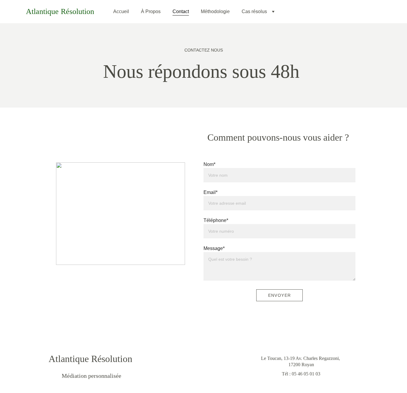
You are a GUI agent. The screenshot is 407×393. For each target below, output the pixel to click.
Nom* (209, 164)
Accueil (121, 11)
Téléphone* (216, 220)
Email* (211, 192)
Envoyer (279, 295)
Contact (181, 11)
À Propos (151, 11)
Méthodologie (215, 11)
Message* (214, 248)
